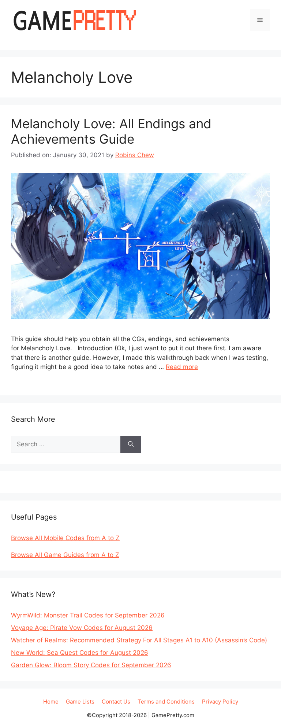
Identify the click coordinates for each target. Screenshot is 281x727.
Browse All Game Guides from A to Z (65, 554)
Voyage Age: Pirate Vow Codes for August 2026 (82, 627)
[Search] (130, 444)
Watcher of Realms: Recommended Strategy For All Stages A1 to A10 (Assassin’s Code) (139, 640)
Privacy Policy (220, 701)
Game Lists (80, 701)
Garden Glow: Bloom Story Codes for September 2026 (91, 665)
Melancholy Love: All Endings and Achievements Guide (111, 131)
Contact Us (116, 701)
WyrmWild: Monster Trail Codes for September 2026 (88, 615)
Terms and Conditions (166, 701)
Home (51, 701)
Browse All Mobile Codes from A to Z (65, 538)
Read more (182, 366)
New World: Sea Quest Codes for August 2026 (79, 652)
